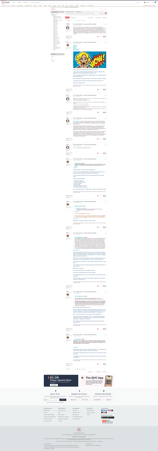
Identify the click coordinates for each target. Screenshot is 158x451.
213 (69, 113)
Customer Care (57, 48)
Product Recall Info (47, 420)
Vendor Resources (90, 410)
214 (69, 140)
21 (75, 20)
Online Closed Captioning (65, 445)
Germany (87, 445)
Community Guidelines (47, 445)
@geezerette (75, 50)
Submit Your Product (91, 412)
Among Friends (57, 43)
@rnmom (75, 47)
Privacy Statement (75, 436)
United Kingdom (97, 445)
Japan (93, 445)
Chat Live (46, 412)
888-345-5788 (46, 410)
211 (69, 37)
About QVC (75, 410)
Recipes (56, 28)
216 (69, 196)
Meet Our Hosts (61, 414)
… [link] (73, 20)
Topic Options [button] (73, 17)
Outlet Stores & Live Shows (63, 416)
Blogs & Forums (55, 7)
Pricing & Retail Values (56, 445)
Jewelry (54, 5)
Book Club (56, 38)
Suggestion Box (57, 47)
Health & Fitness (90, 5)
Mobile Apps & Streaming (63, 418)
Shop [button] (14, 2)
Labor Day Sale (20, 5)
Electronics (72, 5)
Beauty (50, 5)
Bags (63, 5)
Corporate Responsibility (77, 416)
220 (69, 365)
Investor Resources (76, 418)
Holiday (56, 31)
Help (105, 8)
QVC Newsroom (76, 414)
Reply (104, 36)
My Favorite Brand (58, 16)
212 (69, 90)
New (8, 5)
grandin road (93, 434)
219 (69, 330)
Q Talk (56, 46)
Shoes (59, 5)
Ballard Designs (79, 434)
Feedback (60, 420)
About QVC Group (76, 412)
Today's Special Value (58, 20)
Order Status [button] (73, 399)
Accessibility (52, 448)
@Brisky (74, 48)
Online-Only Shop (28, 5)
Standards (53, 60)
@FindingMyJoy (76, 49)
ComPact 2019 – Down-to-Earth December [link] (71, 7)
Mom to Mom (57, 41)
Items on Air (25, 2)
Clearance (35, 5)
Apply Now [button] (108, 399)
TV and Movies (57, 37)
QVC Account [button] (85, 399)
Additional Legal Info (73, 445)
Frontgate (84, 434)
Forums (59, 7)
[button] (145, 2)
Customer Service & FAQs (49, 414)
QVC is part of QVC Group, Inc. (68, 434)
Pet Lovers (56, 39)
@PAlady (75, 46)
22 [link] (77, 20)
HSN (74, 434)
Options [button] (105, 24)
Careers (88, 414)
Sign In (102, 8)
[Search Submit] (138, 2)
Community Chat (57, 42)
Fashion (45, 5)
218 (69, 287)
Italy (90, 445)
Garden (40, 5)
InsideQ (56, 18)
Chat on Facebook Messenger (50, 416)
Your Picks (3, 5)
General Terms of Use (82, 436)
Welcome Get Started (58, 17)
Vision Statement (46, 448)
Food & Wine (82, 5)
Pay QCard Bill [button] (97, 399)
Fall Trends (13, 5)
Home (67, 5)
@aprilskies (75, 45)
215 (69, 154)
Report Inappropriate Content (69, 36)
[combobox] (83, 2)
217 (69, 228)
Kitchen (77, 5)
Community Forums (62, 410)
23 (79, 20)
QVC (51, 7)
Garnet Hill (88, 434)
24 (81, 20)
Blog (59, 412)
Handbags (56, 23)
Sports (56, 36)
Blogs (54, 49)
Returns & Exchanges (48, 418)
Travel (56, 44)
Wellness (56, 34)
